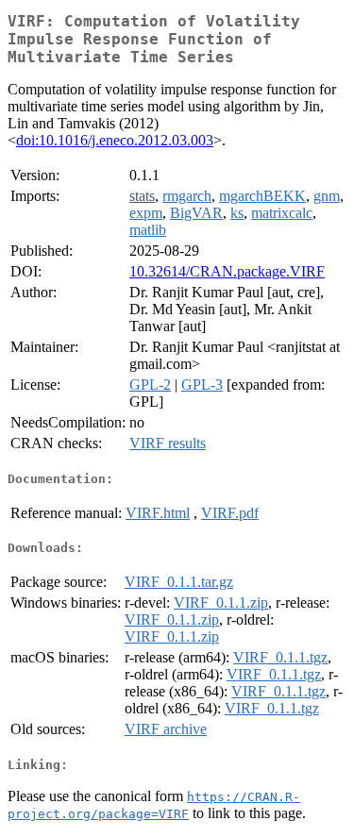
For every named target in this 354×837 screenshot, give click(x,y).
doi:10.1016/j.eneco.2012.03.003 (114, 140)
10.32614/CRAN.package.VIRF (227, 271)
